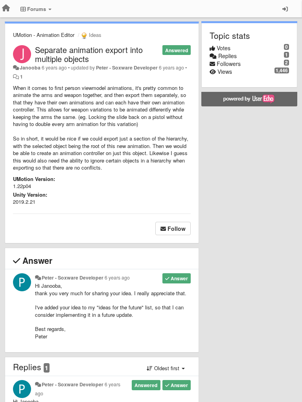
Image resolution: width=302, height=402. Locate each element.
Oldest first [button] (167, 368)
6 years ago (117, 277)
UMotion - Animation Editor (43, 34)
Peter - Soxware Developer (127, 67)
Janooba (30, 67)
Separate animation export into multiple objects (89, 54)
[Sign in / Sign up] (285, 8)
